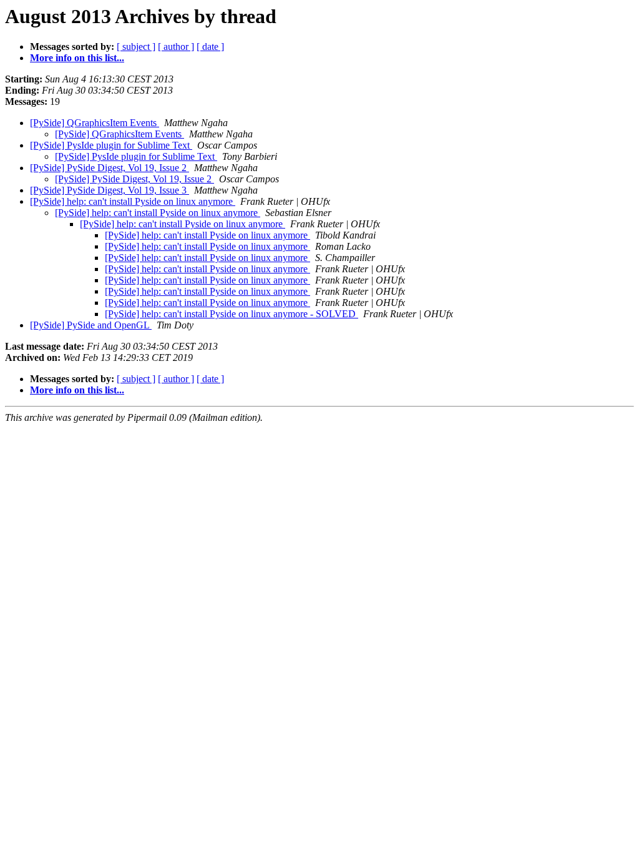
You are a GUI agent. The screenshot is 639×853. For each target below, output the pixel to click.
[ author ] (176, 46)
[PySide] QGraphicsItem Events (94, 122)
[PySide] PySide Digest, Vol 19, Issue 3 (109, 190)
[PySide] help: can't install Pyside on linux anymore (132, 201)
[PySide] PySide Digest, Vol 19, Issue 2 (109, 167)
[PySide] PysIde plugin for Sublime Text (111, 145)
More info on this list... (77, 57)
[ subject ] (136, 46)
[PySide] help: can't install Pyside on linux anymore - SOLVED (231, 313)
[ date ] (210, 46)
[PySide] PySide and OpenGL (91, 325)
